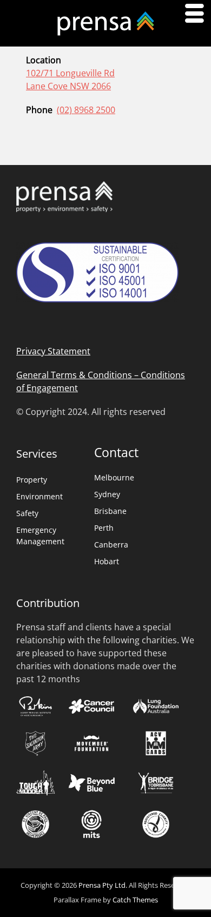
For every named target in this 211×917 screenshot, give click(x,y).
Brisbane (110, 511)
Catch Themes (135, 900)
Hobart (106, 561)
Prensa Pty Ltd (102, 885)
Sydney (107, 494)
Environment (39, 496)
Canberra (111, 544)
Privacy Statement (53, 351)
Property (31, 479)
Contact (116, 452)
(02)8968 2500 (86, 110)
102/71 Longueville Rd (70, 73)
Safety (27, 513)
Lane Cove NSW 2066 (68, 86)
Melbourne (114, 477)
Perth (104, 528)
